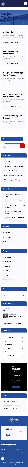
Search (5, 139)
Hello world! (8, 32)
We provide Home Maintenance (10, 52)
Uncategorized (9, 280)
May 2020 (7, 241)
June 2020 (8, 237)
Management (18, 405)
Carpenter (8, 257)
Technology (14, 408)
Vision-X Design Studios (14, 464)
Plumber (7, 275)
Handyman (8, 266)
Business (6, 401)
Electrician (8, 261)
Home (6, 20)
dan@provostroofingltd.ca (12, 437)
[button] (25, 3)
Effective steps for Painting (12, 180)
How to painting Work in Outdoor (13, 166)
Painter (7, 270)
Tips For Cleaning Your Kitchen (12, 116)
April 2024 (7, 232)
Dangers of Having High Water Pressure (13, 74)
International (8, 405)
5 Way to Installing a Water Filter (13, 171)
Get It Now (16, 387)
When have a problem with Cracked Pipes (12, 95)
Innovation (15, 401)
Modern (6, 408)
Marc (6, 42)
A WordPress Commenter (12, 194)
